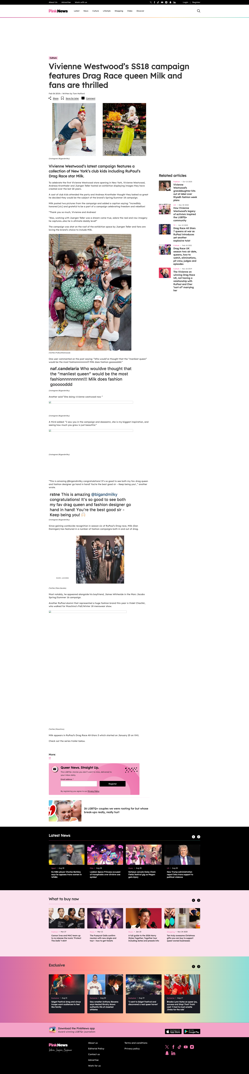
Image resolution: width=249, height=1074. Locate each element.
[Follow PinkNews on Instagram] (192, 1047)
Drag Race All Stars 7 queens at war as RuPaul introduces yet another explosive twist (184, 234)
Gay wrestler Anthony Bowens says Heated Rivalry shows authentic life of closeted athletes (104, 1006)
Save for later (72, 98)
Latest (76, 11)
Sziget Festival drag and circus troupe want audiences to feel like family (66, 1004)
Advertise (66, 2)
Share (55, 98)
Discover (140, 11)
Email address (70, 779)
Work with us (81, 2)
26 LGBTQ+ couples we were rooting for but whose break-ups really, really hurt (116, 810)
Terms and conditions (136, 1042)
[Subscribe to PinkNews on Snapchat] (167, 1054)
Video (129, 11)
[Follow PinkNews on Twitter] (167, 1047)
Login (185, 2)
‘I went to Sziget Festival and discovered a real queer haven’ (143, 1003)
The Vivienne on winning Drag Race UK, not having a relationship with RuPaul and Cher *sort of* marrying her (184, 281)
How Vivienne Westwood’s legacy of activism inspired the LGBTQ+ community (184, 214)
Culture (95, 11)
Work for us (94, 1065)
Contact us (94, 1054)
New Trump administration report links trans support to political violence (180, 874)
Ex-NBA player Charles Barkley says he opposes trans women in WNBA (66, 874)
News (86, 11)
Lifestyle (106, 11)
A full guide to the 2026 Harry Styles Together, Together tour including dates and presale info (143, 938)
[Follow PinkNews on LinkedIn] (174, 2)
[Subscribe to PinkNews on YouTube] (186, 1047)
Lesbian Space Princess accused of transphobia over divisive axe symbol (105, 874)
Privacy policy (132, 1048)
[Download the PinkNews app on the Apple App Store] (173, 1031)
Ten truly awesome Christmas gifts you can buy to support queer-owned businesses (181, 938)
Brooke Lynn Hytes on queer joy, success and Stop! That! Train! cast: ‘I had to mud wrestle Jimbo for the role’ (182, 1006)
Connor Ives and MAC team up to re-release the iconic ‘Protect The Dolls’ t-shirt (66, 938)
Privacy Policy (93, 791)
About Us (53, 2)
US (50, 757)
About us (93, 1042)
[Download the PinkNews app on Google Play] (192, 1031)
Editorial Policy (96, 1048)
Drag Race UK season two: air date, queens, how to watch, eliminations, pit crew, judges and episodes (185, 256)
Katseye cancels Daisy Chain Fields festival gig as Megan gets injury (142, 874)
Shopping (119, 11)
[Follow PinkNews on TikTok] (179, 1047)
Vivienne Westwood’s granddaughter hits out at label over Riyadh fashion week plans (185, 192)
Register (196, 2)
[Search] (198, 10)
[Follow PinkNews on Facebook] (173, 1047)
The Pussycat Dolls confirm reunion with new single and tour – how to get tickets (103, 938)
